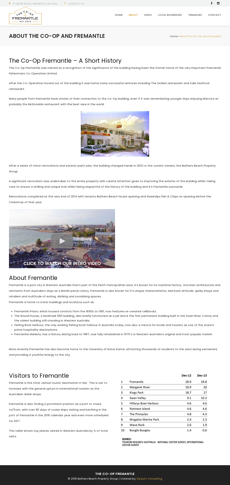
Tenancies (195, 15)
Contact (214, 15)
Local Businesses (170, 15)
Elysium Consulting (149, 478)
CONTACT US (76, 3)
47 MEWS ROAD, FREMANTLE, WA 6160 (35, 3)
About (133, 15)
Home (119, 15)
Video (148, 15)
